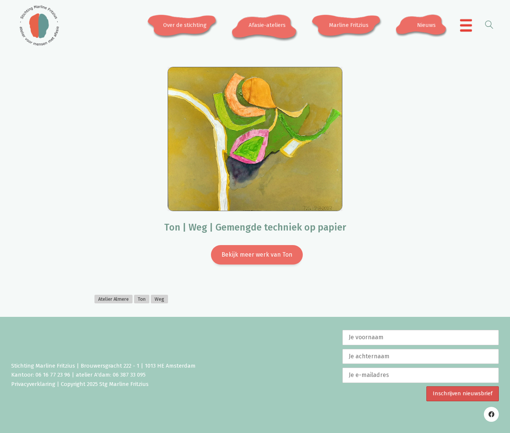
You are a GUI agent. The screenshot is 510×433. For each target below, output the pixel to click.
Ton (142, 299)
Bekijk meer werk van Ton (256, 254)
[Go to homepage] (39, 25)
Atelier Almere (113, 299)
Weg (159, 299)
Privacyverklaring (33, 384)
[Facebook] (491, 414)
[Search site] (489, 26)
